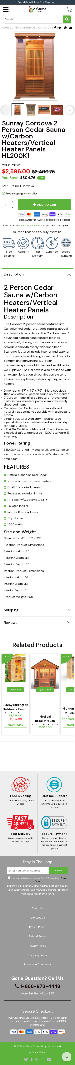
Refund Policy (37, 936)
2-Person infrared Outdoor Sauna (36, 27)
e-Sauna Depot (31, 1046)
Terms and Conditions (38, 964)
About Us (37, 908)
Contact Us (37, 917)
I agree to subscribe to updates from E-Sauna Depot (39, 879)
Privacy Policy (37, 945)
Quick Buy (15, 689)
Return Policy (37, 927)
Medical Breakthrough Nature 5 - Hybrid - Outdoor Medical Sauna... (45, 720)
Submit (58, 870)
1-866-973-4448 (40, 986)
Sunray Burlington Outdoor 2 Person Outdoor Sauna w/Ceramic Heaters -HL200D (15, 708)
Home (5, 27)
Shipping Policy (37, 955)
